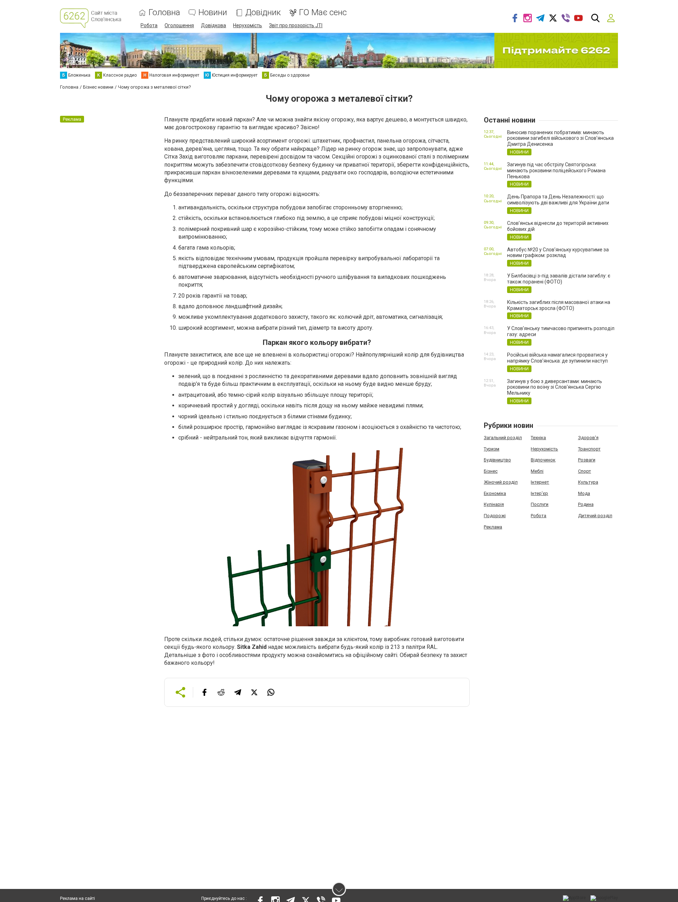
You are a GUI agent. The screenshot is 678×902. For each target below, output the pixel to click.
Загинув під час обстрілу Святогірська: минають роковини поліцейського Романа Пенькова (556, 170)
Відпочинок (543, 459)
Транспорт (589, 449)
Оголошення (179, 25)
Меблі (537, 471)
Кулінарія (494, 504)
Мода (584, 493)
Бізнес (491, 471)
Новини (212, 12)
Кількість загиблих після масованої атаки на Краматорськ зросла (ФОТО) (558, 305)
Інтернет (540, 482)
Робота (149, 25)
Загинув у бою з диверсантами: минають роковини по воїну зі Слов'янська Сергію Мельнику (554, 387)
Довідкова (213, 25)
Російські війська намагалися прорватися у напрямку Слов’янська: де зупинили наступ (557, 358)
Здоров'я (588, 437)
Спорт (584, 471)
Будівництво (497, 459)
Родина (586, 504)
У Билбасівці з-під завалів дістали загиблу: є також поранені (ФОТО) (558, 279)
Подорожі (495, 515)
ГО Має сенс (323, 12)
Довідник (263, 12)
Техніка (538, 437)
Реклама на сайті (77, 898)
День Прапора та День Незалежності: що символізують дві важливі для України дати (558, 199)
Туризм (491, 449)
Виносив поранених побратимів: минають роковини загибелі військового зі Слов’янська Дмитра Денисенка (560, 138)
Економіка (495, 493)
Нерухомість (247, 25)
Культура (588, 482)
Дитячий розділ (595, 515)
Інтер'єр (539, 493)
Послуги (539, 504)
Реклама (493, 527)
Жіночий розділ (501, 482)
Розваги (586, 459)
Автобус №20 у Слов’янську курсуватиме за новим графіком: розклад (558, 252)
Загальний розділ (503, 437)
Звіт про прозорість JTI (295, 25)
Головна (164, 12)
